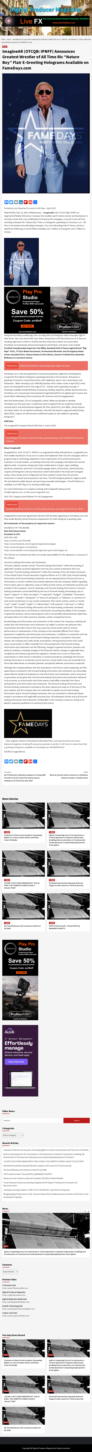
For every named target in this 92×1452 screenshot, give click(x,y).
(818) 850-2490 (10, 537)
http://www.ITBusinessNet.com (15, 1288)
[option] (46, 1236)
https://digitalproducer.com (13, 1295)
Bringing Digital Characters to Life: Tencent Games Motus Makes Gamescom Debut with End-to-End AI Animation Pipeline (45, 1195)
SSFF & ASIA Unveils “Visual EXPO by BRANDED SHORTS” (64, 927)
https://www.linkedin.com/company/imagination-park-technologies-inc (36, 550)
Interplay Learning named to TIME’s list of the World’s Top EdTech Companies (36, 1190)
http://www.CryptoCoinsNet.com (15, 1316)
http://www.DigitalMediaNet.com (16, 1302)
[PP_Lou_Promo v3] (46, 310)
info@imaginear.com (13, 492)
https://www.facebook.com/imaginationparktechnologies (30, 543)
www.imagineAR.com (39, 492)
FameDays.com (75, 222)
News (5, 47)
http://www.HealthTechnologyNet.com (18, 1309)
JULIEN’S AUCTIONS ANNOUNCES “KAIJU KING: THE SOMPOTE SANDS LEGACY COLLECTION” (22, 885)
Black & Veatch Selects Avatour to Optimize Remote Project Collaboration (69, 775)
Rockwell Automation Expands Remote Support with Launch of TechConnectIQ (66, 884)
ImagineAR (9, 377)
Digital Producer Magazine (45, 9)
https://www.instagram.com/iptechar (20, 547)
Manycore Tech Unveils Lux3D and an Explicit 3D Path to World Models (33, 1178)
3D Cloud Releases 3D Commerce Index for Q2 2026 (25, 1170)
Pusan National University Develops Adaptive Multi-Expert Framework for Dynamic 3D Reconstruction (40, 1184)
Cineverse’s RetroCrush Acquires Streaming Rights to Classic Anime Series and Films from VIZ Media (23, 837)
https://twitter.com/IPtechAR (17, 540)
